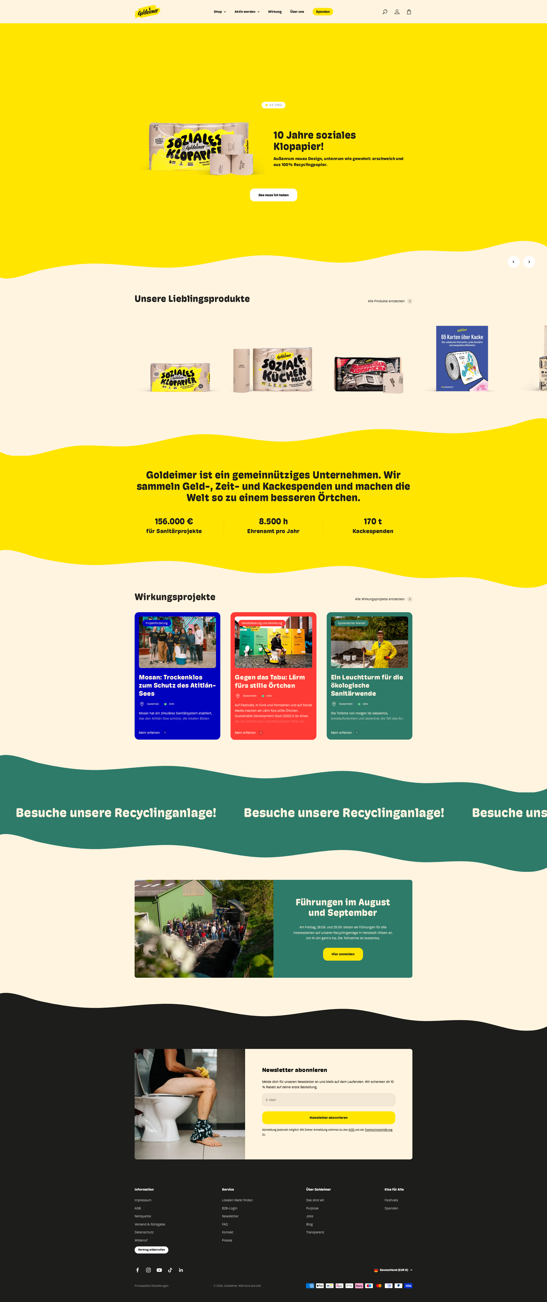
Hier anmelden (343, 954)
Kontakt (227, 1232)
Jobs (309, 1216)
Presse (227, 1240)
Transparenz (315, 1232)
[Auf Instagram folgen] (148, 1270)
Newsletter (230, 1216)
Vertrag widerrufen (151, 1250)
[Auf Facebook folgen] (137, 1270)
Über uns (297, 12)
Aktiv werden (245, 12)
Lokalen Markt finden (237, 1200)
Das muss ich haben (274, 195)
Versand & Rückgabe (150, 1224)
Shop (218, 12)
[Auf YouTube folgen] (159, 1270)
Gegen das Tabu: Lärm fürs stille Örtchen (270, 681)
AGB (351, 1129)
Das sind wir (315, 1200)
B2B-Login (229, 1208)
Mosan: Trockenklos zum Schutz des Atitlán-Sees (177, 685)
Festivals (391, 1200)
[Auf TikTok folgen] (170, 1270)
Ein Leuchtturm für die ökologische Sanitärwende (367, 685)
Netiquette (143, 1216)
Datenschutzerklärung (379, 1129)
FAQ (225, 1224)
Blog (309, 1224)
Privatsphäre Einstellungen (151, 1285)
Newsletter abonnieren (329, 1118)
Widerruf (141, 1240)
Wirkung (275, 12)
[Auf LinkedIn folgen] (181, 1270)
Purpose (312, 1208)
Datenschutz (144, 1232)
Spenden (323, 12)
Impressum (143, 1200)
